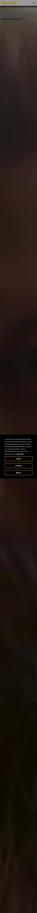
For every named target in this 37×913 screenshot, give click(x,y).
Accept (18, 459)
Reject (18, 473)
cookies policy (20, 454)
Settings (18, 466)
